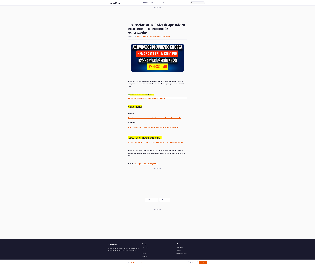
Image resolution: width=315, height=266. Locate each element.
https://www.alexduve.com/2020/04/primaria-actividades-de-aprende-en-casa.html (154, 118)
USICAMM (145, 3)
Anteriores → (164, 200)
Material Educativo (158, 36)
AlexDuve (115, 2)
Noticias (158, 3)
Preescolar (167, 36)
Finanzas (165, 3)
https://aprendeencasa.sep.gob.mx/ (146, 164)
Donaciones (179, 247)
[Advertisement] (157, 12)
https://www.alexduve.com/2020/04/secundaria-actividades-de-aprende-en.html (153, 127)
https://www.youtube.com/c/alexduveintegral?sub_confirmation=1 (146, 98)
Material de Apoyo (147, 36)
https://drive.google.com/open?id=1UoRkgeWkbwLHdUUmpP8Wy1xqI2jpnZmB (155, 142)
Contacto (178, 250)
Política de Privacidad (182, 253)
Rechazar (193, 262)
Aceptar (203, 262)
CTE (152, 3)
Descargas (139, 36)
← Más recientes (151, 200)
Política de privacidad (137, 262)
